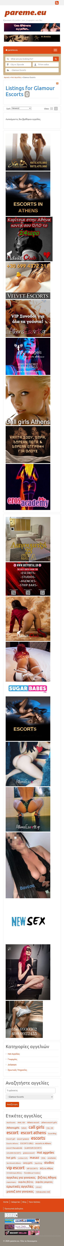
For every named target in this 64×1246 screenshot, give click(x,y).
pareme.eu (12, 50)
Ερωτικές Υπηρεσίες (17, 1070)
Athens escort (33, 1122)
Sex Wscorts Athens (14, 1163)
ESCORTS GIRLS (26, 1143)
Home (5, 1202)
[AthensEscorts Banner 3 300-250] (28, 318)
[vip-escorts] (28, 193)
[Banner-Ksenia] (28, 763)
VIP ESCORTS (32, 1168)
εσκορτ (38, 1187)
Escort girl (11, 1139)
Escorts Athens (12, 1143)
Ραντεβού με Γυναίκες (32, 1173)
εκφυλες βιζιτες (25, 1182)
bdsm (24, 1128)
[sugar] (28, 688)
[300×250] (28, 151)
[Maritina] (28, 618)
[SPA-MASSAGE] (28, 538)
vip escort (16, 1167)
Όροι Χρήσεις (34, 1202)
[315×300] (29, 238)
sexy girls (27, 1163)
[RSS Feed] (57, 3)
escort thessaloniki (14, 1148)
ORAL (43, 1158)
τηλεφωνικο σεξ (43, 1192)
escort (13, 1132)
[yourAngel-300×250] (28, 356)
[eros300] (28, 486)
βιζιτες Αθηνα (47, 1177)
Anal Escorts (11, 1122)
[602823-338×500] (28, 864)
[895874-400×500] (28, 971)
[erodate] (28, 444)
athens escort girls (49, 1122)
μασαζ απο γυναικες (20, 1191)
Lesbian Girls (23, 1158)
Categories (15, 1202)
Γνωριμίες (12, 1059)
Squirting (38, 1163)
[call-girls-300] (28, 400)
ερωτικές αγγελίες (20, 1186)
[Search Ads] (56, 59)
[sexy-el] (28, 661)
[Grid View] (56, 108)
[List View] (51, 108)
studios (49, 1162)
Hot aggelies (45, 1152)
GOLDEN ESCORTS (14, 1153)
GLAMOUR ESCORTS (32, 1148)
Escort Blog (52, 1133)
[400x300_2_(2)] (28, 578)
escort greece (23, 1139)
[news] (28, 920)
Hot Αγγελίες (16, 77)
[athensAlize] (28, 808)
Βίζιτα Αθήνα (46, 1168)
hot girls (11, 1157)
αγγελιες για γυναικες (21, 1177)
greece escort (29, 1153)
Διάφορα (12, 1064)
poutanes (52, 1158)
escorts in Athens (43, 1143)
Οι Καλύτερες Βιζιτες (14, 1173)
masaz (34, 1157)
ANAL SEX (21, 1122)
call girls (36, 1127)
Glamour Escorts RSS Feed (57, 83)
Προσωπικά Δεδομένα (14, 1209)
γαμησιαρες (11, 1182)
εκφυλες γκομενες (44, 1182)
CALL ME (49, 1128)
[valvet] (28, 280)
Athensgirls (13, 1127)
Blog (24, 1202)
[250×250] (24, 1019)
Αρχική (6, 77)
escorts (38, 1138)
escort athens (33, 1132)
